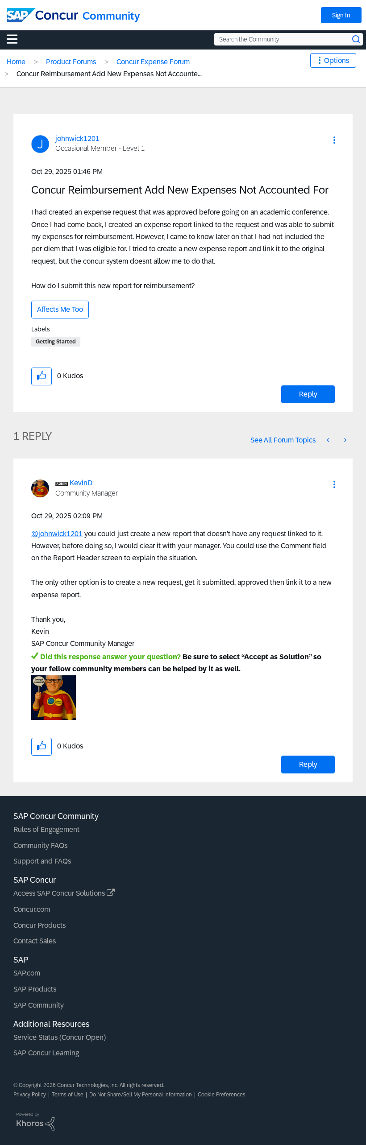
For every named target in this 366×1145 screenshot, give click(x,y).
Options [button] (336, 60)
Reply (308, 394)
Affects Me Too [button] (60, 309)
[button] (334, 140)
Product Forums (71, 62)
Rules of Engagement (46, 829)
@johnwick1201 (57, 533)
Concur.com (31, 909)
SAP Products (34, 989)
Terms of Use (67, 1094)
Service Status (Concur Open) (59, 1037)
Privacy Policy (29, 1094)
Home (16, 62)
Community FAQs (40, 845)
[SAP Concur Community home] (42, 15)
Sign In (341, 15)
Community (111, 16)
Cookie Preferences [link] (221, 1094)
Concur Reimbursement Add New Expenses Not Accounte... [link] (109, 74)
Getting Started (56, 342)
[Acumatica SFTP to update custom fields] (329, 440)
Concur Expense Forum (153, 62)
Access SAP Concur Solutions (60, 893)
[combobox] (288, 39)
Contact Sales (34, 941)
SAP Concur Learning (46, 1053)
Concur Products (39, 925)
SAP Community (38, 1005)
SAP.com (26, 973)
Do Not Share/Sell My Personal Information (140, 1094)
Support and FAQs (42, 861)
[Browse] (16, 39)
